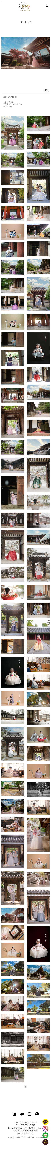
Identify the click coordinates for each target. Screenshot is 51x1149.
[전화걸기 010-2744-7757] (14, 1114)
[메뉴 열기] (47, 6)
